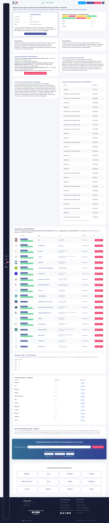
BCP (39, 240)
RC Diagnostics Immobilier (44, 279)
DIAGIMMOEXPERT (42, 296)
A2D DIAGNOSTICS (42, 324)
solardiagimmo (41, 273)
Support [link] (89, 520)
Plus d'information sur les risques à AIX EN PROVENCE (35, 33)
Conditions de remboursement (67, 510)
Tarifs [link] (83, 2)
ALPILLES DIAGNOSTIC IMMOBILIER (45, 268)
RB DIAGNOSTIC (41, 245)
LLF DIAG (40, 256)
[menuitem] (14, 9)
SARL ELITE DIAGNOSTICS (43, 284)
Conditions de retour (65, 507)
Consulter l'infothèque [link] (81, 505)
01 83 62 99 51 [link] (26, 505)
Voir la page (98, 240)
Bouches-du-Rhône (92, 230)
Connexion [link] (91, 2)
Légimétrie (40, 262)
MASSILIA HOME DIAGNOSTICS (44, 312)
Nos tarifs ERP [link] (79, 513)
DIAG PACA (40, 290)
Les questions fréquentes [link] (82, 507)
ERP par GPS (70, 453)
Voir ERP (82, 382)
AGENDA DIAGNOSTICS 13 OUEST (45, 301)
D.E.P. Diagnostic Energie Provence (45, 307)
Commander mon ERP (98, 446)
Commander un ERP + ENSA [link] (82, 510)
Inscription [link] (98, 2)
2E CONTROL (41, 340)
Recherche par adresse (20, 447)
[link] (6, 256)
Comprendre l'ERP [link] (80, 502)
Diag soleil (40, 251)
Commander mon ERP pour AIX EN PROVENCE (35, 73)
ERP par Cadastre (60, 453)
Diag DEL (40, 318)
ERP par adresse (49, 453)
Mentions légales (64, 502)
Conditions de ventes (65, 505)
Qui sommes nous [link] (81, 520)
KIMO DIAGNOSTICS (42, 329)
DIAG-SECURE (41, 335)
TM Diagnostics (41, 346)
